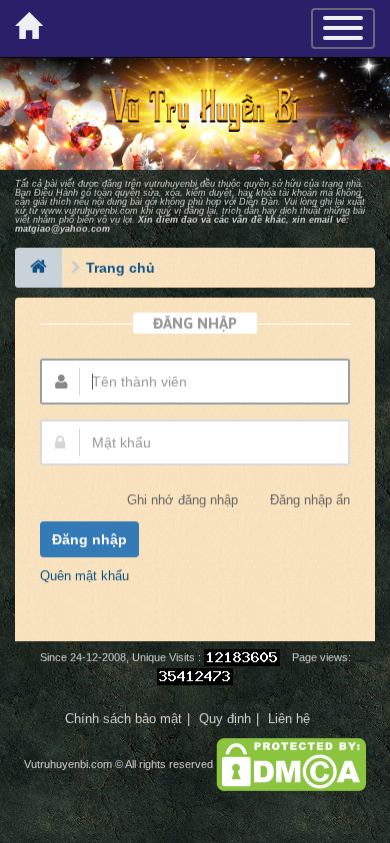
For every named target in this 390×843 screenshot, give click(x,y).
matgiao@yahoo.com (62, 229)
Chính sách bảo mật (123, 718)
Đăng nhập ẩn (310, 500)
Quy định (225, 718)
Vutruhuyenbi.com (68, 764)
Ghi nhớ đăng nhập (182, 500)
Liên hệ (289, 718)
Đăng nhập (89, 539)
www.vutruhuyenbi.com (89, 211)
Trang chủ (120, 268)
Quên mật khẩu (84, 575)
